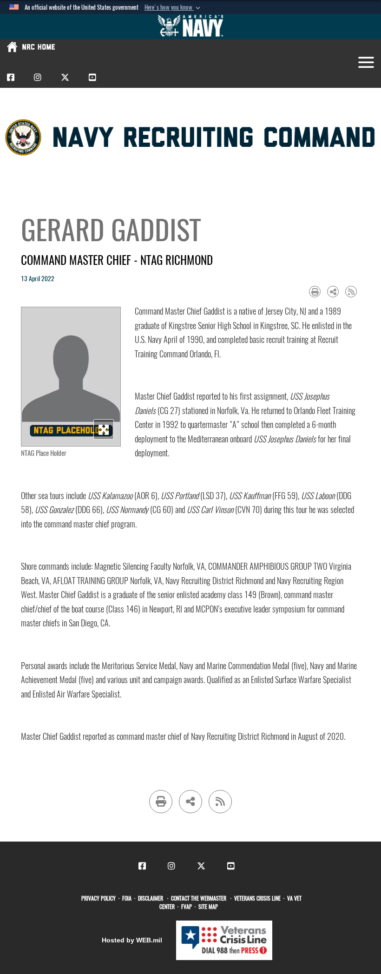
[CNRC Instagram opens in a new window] (37, 77)
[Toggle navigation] (366, 62)
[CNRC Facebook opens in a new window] (10, 77)
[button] (173, 7)
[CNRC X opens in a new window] (65, 77)
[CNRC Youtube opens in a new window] (92, 77)
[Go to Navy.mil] (190, 26)
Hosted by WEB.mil (132, 940)
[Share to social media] (333, 291)
